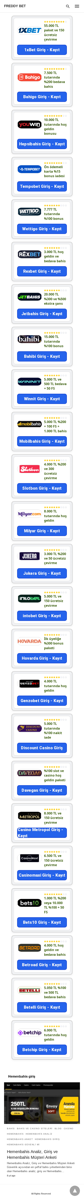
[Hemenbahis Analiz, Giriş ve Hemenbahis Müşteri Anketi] (42, 1103)
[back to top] (75, 1191)
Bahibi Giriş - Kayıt (42, 356)
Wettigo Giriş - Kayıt (42, 228)
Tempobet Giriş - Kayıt (42, 186)
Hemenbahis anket (20, 1139)
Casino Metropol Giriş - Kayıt (40, 833)
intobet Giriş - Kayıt (42, 615)
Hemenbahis (15, 1134)
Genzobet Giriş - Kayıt (42, 700)
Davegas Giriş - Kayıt (42, 790)
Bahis (11, 1128)
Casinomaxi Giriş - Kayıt (42, 875)
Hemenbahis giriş (47, 1139)
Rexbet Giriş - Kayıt (42, 271)
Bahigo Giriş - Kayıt (42, 96)
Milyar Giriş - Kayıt (42, 530)
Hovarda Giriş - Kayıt (42, 658)
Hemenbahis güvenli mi (23, 1144)
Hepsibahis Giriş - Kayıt (42, 143)
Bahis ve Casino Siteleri (35, 1128)
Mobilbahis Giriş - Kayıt (42, 441)
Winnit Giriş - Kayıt (42, 398)
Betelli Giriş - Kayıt (42, 1007)
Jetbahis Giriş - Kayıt (42, 313)
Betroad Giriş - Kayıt (42, 964)
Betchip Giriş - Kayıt (41, 1049)
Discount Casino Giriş (42, 747)
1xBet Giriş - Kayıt (42, 49)
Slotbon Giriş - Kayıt (42, 488)
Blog (58, 1128)
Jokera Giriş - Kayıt (42, 573)
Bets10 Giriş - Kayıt (42, 922)
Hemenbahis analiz (39, 1134)
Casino (69, 1128)
